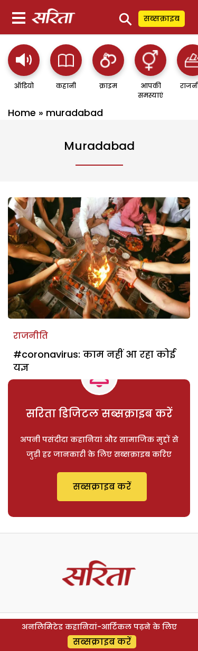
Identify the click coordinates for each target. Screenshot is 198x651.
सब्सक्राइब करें (102, 487)
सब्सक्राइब (162, 18)
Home (22, 112)
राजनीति (30, 336)
